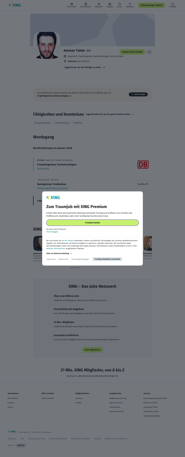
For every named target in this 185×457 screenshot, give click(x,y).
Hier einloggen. (52, 232)
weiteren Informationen (55, 248)
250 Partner (68, 241)
